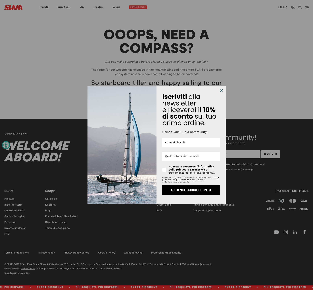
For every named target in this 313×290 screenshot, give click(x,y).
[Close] (221, 90)
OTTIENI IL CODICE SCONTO (191, 190)
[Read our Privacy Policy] (218, 178)
